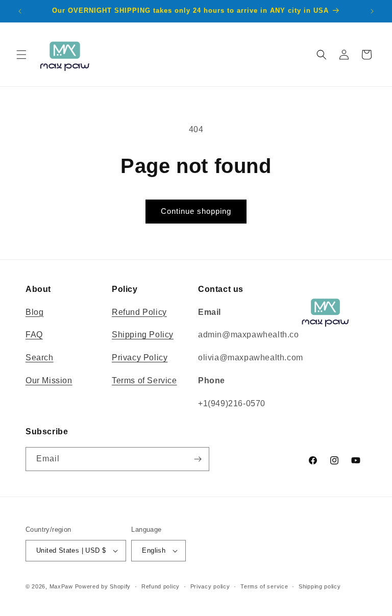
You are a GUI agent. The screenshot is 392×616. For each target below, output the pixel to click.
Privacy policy (210, 586)
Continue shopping (196, 211)
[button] (21, 54)
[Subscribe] (197, 459)
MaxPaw (61, 586)
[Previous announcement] (20, 11)
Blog (34, 312)
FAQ (34, 334)
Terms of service (264, 586)
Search (40, 357)
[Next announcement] (372, 11)
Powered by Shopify (103, 586)
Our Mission (49, 380)
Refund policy (160, 586)
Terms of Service (144, 380)
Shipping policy (320, 586)
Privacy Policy (139, 357)
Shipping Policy (143, 334)
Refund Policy (139, 312)
